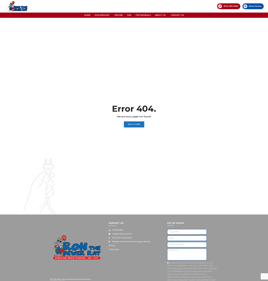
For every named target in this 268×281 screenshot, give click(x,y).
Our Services (102, 15)
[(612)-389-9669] (220, 6)
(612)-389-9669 (231, 6)
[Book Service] (245, 6)
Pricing (119, 15)
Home (87, 15)
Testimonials (143, 15)
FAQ (129, 15)
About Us (160, 15)
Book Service (255, 6)
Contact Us (177, 15)
